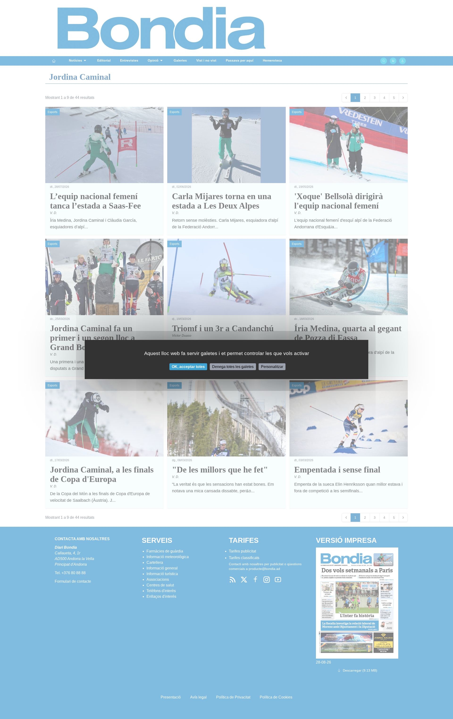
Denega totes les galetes (233, 367)
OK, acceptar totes (188, 367)
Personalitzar (272, 367)
